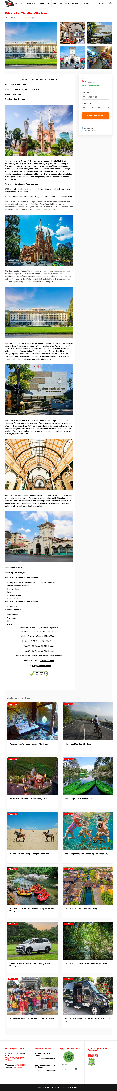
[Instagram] (96, 1057)
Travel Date (86, 92)
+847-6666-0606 (47, 661)
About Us (18, 3)
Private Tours (45, 3)
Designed (64, 1087)
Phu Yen (102, 3)
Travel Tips (85, 3)
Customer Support (20, 1068)
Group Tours (57, 3)
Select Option (86, 103)
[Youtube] (92, 1057)
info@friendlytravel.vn (41, 666)
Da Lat (94, 3)
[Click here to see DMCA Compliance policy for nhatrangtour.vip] (39, 673)
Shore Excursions (31, 3)
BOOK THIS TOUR (95, 115)
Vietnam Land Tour (71, 3)
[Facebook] (89, 1057)
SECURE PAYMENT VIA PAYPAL (15, 1059)
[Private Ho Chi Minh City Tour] (31, 45)
